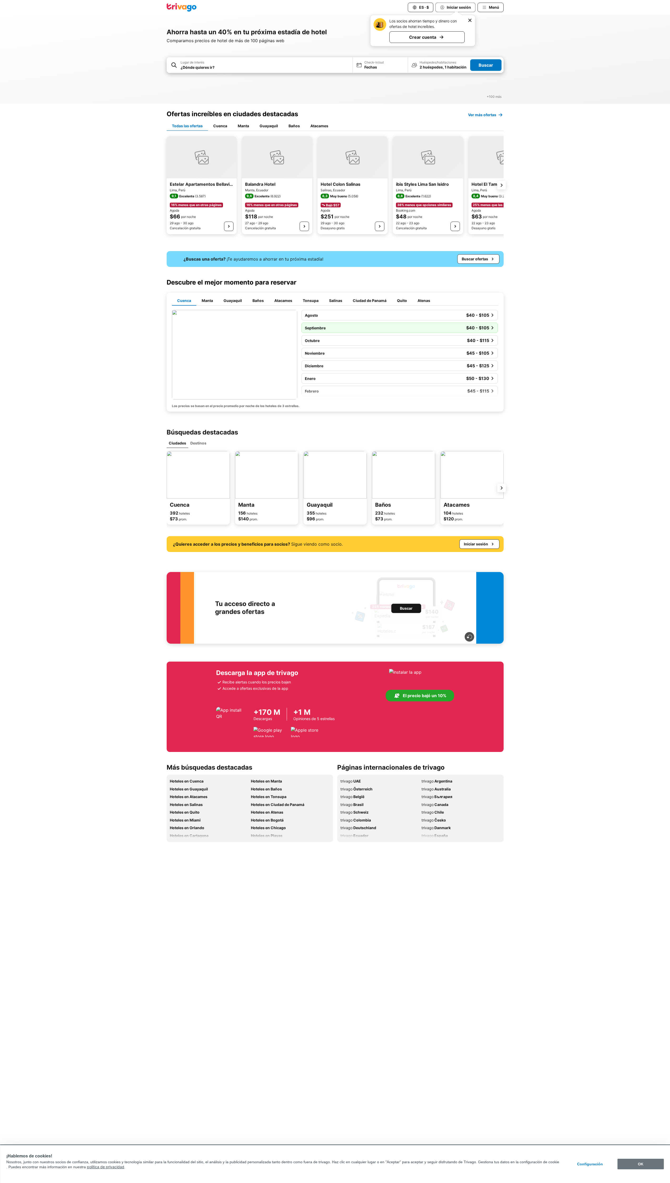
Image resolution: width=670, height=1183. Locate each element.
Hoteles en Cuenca (187, 781)
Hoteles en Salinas (186, 804)
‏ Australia (436, 789)
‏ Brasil (352, 804)
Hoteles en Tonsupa (268, 796)
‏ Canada (434, 804)
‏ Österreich (356, 789)
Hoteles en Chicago (268, 827)
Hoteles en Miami (185, 820)
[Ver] (229, 226)
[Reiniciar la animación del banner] (469, 637)
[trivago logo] (182, 7)
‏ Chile (432, 812)
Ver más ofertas (482, 115)
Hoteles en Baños (266, 789)
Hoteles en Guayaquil (189, 789)
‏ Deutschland (358, 827)
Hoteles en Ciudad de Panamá (277, 804)
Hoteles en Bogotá (267, 820)
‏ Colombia (355, 820)
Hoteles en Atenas (267, 812)
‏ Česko (433, 820)
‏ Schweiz (354, 812)
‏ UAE (350, 781)
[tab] (187, 126)
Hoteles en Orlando (187, 827)
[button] (259, 65)
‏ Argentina (436, 781)
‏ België (352, 796)
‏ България (436, 796)
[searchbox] (265, 67)
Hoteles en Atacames (188, 796)
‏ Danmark (436, 827)
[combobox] (260, 65)
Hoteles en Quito (185, 812)
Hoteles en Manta (266, 781)
